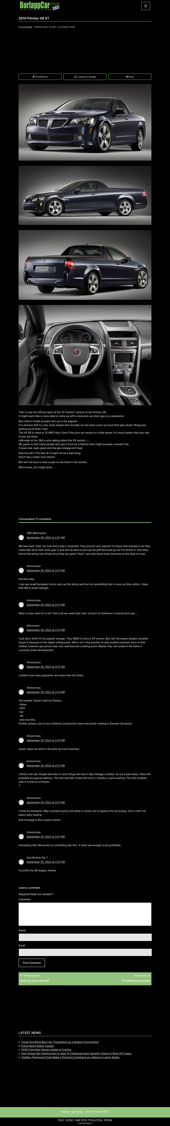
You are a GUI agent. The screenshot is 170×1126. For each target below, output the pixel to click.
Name (22, 930)
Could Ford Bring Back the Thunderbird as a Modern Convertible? (60, 1042)
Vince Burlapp (26, 27)
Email (22, 945)
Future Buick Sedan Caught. (37, 1045)
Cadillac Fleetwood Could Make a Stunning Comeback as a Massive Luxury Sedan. (70, 1057)
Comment (25, 899)
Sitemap (108, 1119)
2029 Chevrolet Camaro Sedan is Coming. (46, 1049)
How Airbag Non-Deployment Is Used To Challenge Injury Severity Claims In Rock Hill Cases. (76, 1053)
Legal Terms (81, 1119)
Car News (77, 1111)
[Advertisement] (85, 53)
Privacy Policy (95, 1119)
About (61, 1119)
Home (65, 1111)
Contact (69, 1119)
